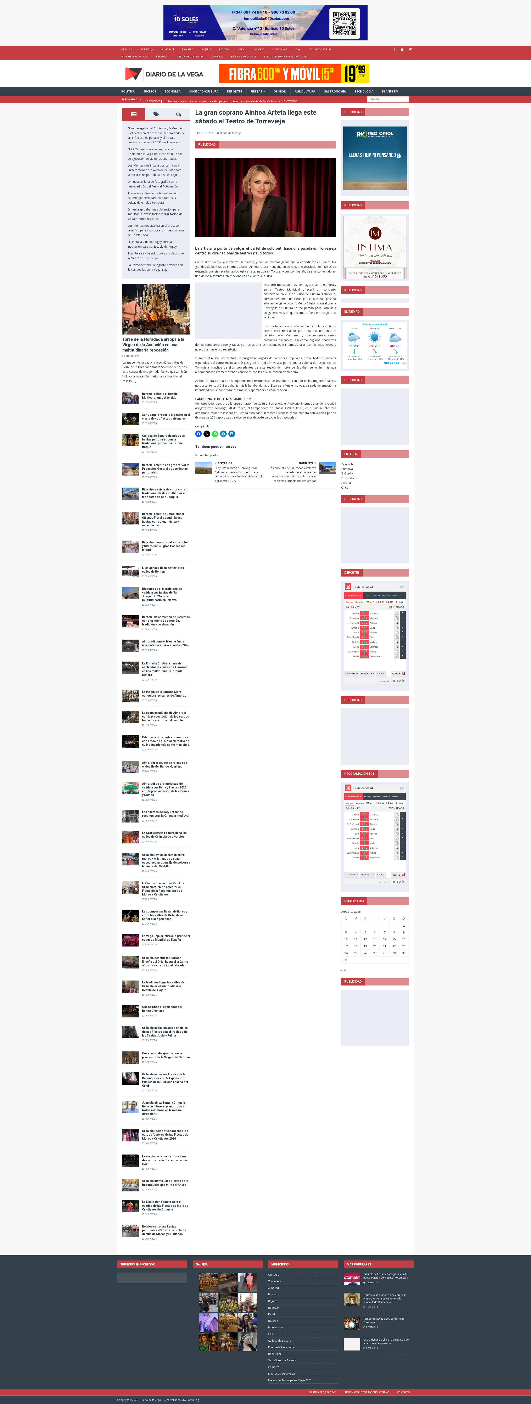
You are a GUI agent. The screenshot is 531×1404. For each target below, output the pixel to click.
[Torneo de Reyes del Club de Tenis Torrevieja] (352, 1323)
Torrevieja (147, 49)
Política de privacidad (322, 1392)
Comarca (217, 56)
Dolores (258, 49)
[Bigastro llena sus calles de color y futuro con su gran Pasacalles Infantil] (130, 546)
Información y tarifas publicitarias (367, 1392)
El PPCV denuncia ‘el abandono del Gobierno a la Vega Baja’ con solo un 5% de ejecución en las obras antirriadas (155, 154)
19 (365, 946)
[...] (134, 381)
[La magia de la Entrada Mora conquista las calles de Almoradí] (130, 696)
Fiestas (256, 91)
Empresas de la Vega (243, 56)
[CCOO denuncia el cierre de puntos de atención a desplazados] (352, 1344)
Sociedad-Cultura (204, 91)
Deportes (234, 91)
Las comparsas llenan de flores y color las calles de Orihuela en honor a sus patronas (164, 915)
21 (384, 946)
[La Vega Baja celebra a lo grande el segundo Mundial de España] (130, 940)
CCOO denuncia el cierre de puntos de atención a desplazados (386, 1341)
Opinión (280, 91)
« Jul (344, 970)
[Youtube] (402, 49)
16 (404, 939)
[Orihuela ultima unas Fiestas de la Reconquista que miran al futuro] (130, 1185)
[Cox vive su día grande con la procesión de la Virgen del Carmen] (130, 1057)
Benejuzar (162, 56)
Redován (224, 49)
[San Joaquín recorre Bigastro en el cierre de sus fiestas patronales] (130, 419)
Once (344, 487)
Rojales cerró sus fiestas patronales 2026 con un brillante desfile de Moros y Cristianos (164, 1230)
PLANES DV (390, 91)
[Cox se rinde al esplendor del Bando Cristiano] (130, 1011)
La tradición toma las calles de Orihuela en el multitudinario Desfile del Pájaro (163, 986)
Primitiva (347, 469)
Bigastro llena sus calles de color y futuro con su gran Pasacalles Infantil (165, 546)
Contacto (403, 1392)
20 (374, 946)
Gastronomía (335, 91)
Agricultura (305, 91)
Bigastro (188, 49)
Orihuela (127, 49)
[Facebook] (394, 49)
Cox (298, 49)
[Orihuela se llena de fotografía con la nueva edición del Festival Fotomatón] (352, 1279)
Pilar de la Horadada (134, 56)
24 (346, 953)
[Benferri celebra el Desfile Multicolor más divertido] (130, 398)
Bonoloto (347, 464)
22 (394, 946)
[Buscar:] (388, 99)
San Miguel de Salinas (190, 56)
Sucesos (149, 91)
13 (374, 939)
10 (346, 939)
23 (404, 946)
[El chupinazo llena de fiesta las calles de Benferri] (130, 572)
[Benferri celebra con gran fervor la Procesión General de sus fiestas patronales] (130, 469)
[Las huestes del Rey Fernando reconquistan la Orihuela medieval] (130, 816)
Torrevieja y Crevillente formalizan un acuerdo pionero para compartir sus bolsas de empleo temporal (153, 197)
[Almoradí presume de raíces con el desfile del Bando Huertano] (130, 767)
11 (355, 939)
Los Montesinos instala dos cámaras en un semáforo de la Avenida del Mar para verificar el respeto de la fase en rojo (154, 170)
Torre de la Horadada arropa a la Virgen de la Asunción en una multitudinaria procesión (153, 345)
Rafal (241, 49)
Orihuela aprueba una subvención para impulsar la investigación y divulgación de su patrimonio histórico (155, 214)
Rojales (206, 49)
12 (365, 939)
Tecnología (364, 91)
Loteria (346, 483)
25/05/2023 (207, 133)
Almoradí (168, 49)
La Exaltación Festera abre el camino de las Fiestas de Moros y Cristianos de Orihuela (165, 1205)
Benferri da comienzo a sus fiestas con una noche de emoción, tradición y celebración (166, 620)
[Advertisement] (228, 310)
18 (355, 946)
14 (384, 939)
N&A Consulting (189, 1400)
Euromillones (350, 478)
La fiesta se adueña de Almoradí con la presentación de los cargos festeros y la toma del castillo (165, 716)
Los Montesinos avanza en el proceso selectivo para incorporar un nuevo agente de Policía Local (156, 230)
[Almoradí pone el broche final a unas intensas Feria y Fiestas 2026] (130, 646)
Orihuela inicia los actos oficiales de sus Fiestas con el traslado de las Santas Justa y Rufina (165, 1031)
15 (394, 939)
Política (128, 91)
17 (346, 946)
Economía (173, 91)
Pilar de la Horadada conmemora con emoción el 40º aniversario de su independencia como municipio (165, 741)
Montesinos (279, 49)
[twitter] (410, 49)
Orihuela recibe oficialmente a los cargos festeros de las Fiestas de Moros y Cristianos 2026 (165, 1134)
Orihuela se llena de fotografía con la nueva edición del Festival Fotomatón (385, 1276)
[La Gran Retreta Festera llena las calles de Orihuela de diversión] (130, 837)
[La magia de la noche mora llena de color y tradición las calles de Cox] (130, 1161)
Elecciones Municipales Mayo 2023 (285, 56)
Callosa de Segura (319, 49)
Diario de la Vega (230, 133)
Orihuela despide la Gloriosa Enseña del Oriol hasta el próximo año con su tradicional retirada (165, 961)
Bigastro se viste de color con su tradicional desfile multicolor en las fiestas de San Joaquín (164, 493)
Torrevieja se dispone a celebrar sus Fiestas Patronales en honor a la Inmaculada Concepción (384, 1298)
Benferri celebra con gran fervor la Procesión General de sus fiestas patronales (165, 468)
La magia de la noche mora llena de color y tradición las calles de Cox (164, 1160)
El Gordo (347, 473)
